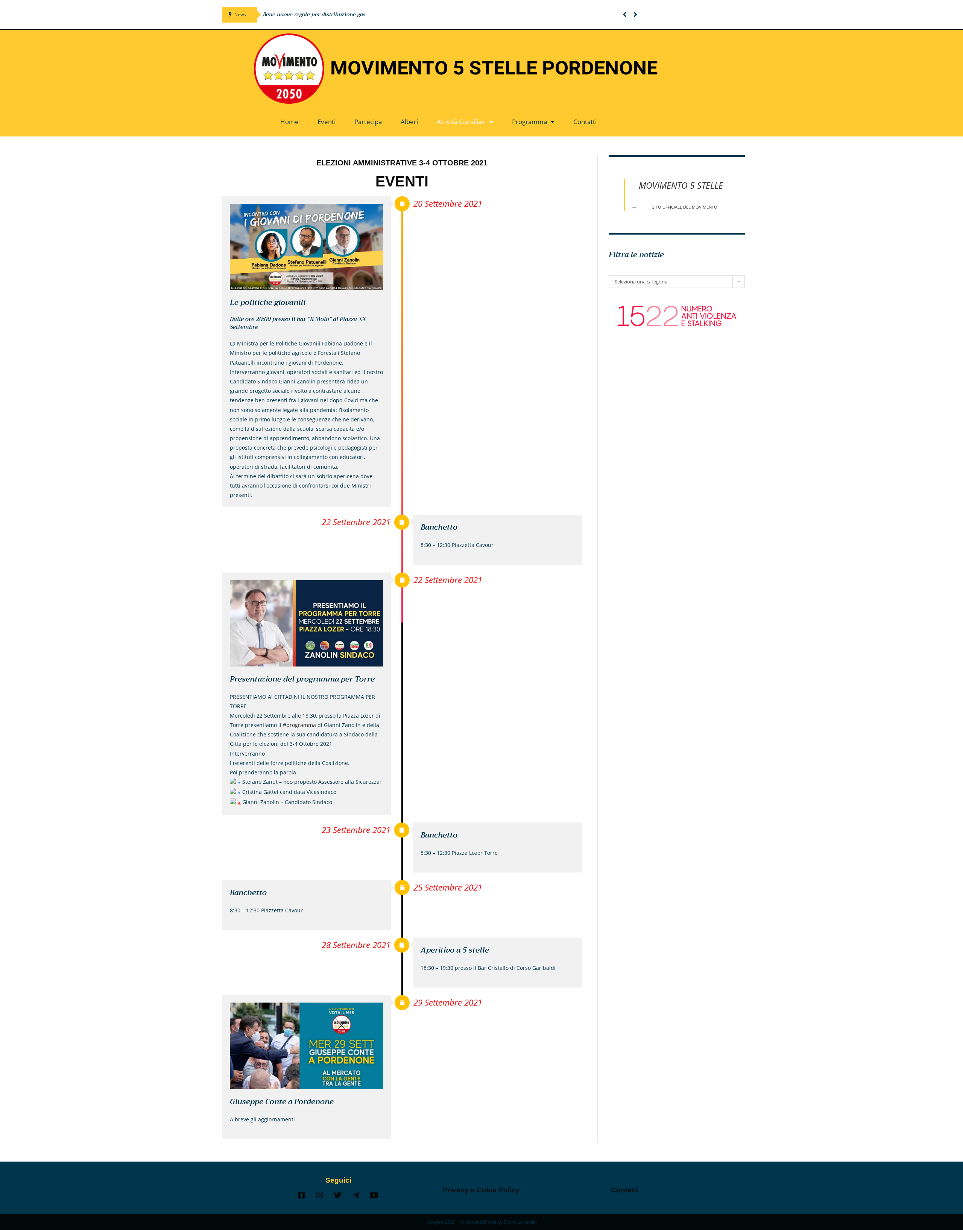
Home (289, 121)
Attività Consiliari (461, 121)
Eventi (326, 121)
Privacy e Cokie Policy (481, 1190)
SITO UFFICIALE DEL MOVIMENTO (684, 207)
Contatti (585, 121)
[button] (624, 14)
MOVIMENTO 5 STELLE (681, 185)
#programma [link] (299, 725)
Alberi (409, 121)
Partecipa (368, 121)
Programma (529, 121)
